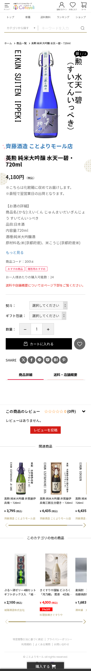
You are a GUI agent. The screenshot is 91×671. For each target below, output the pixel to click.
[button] (85, 525)
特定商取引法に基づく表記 (28, 639)
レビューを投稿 (45, 429)
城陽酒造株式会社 (14, 610)
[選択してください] (47, 316)
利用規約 (26, 644)
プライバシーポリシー (59, 639)
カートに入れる (41, 343)
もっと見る (15, 252)
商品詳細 (25, 374)
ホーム (8, 43)
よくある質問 (42, 644)
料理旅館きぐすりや (51, 614)
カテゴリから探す (18, 28)
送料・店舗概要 (65, 374)
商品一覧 (22, 43)
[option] (45, 93)
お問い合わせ (61, 644)
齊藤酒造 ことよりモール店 (39, 146)
